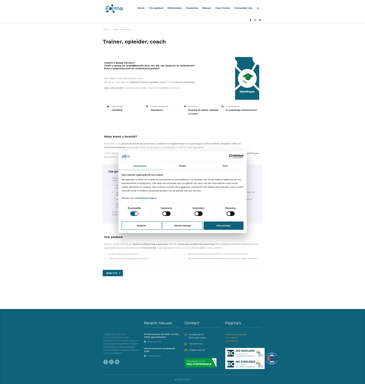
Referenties (175, 8)
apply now (111, 273)
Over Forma (222, 8)
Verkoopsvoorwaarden (236, 334)
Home (141, 8)
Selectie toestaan (182, 225)
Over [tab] (225, 166)
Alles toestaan (223, 225)
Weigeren (141, 225)
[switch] (166, 213)
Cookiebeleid (231, 341)
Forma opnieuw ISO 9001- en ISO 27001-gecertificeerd (161, 335)
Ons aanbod (156, 8)
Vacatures (192, 8)
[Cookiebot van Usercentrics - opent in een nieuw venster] (231, 156)
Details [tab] (182, 166)
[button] (258, 8)
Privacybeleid (231, 337)
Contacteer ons (243, 8)
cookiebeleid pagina (146, 198)
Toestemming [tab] (139, 166)
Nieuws (206, 8)
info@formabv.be (197, 350)
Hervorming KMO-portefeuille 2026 (159, 350)
